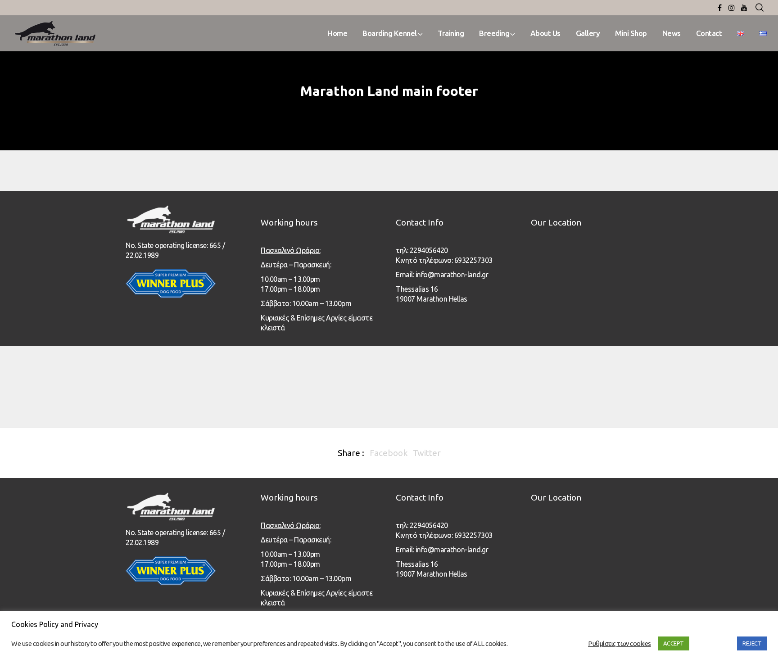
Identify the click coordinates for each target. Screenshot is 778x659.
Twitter (427, 453)
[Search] (759, 7)
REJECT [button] (751, 643)
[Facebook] (720, 7)
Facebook (388, 453)
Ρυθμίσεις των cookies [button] (619, 643)
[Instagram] (731, 7)
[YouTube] (744, 7)
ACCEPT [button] (673, 643)
